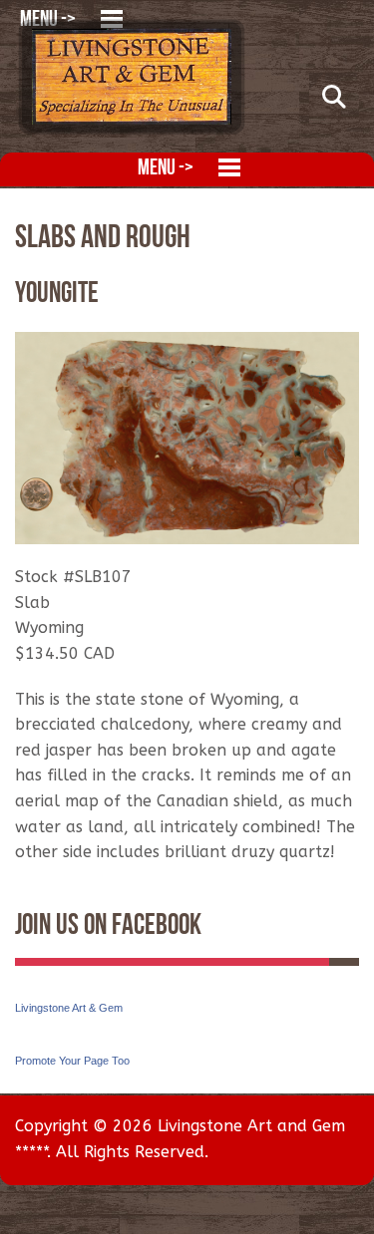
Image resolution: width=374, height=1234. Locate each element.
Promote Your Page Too (72, 1061)
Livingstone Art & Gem (69, 1008)
